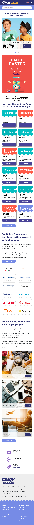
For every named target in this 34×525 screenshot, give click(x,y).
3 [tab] (18, 52)
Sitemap (21, 518)
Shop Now (27, 46)
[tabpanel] (17, 33)
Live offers (15, 460)
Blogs (4, 516)
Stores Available (17, 453)
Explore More (8, 225)
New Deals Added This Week (17, 468)
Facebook (22, 507)
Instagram (21, 509)
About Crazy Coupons (8, 507)
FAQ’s (20, 520)
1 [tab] (15, 52)
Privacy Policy (23, 516)
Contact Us (5, 509)
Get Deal (9, 125)
